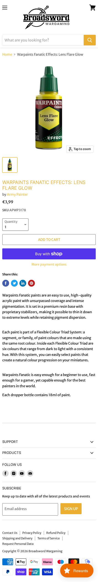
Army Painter (17, 194)
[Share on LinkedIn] (22, 283)
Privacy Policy (31, 533)
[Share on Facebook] (5, 283)
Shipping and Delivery (17, 538)
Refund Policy (55, 533)
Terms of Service (48, 538)
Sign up (71, 508)
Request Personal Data (18, 544)
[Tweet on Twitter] (14, 283)
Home (7, 54)
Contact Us (9, 533)
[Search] (90, 40)
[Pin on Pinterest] (31, 283)
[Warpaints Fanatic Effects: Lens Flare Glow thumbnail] (10, 165)
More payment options (49, 264)
